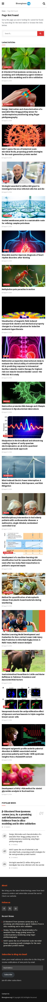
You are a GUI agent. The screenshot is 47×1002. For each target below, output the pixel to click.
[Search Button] (44, 3)
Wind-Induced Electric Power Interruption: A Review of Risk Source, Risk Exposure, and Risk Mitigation (22, 483)
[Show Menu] (3, 3)
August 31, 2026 (7, 81)
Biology (6, 284)
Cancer (6, 181)
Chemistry (7, 67)
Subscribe (8, 975)
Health (6, 250)
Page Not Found (12, 11)
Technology (8, 104)
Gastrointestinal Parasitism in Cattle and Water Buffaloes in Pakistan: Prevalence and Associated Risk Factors (23, 677)
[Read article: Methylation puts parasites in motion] (23, 276)
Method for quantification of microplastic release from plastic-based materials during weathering (21, 600)
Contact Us (5, 994)
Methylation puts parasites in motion (18, 289)
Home (4, 11)
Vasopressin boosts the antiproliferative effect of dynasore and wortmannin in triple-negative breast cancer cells (23, 714)
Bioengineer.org (7, 997)
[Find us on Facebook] (4, 908)
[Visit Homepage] (23, 3)
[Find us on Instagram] (15, 908)
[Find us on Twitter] (10, 908)
